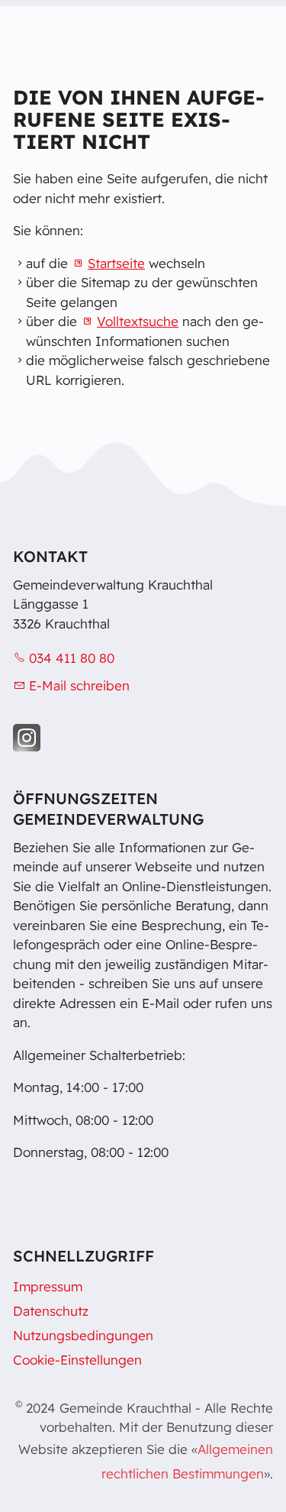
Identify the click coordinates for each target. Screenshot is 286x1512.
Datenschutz (50, 1311)
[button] (26, 737)
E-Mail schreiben (79, 685)
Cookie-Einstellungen (77, 1360)
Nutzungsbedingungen (83, 1335)
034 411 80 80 (71, 658)
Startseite (116, 263)
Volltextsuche (137, 321)
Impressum (47, 1286)
